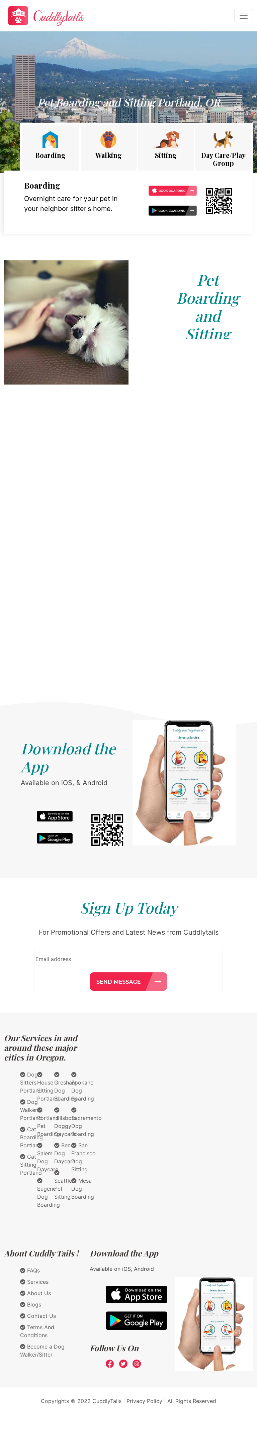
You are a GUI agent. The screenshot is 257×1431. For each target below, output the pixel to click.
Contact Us (40, 1316)
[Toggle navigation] (243, 15)
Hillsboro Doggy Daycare (65, 1126)
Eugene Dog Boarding (48, 1196)
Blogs (33, 1304)
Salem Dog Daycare (47, 1161)
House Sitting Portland (48, 1090)
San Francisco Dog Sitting (83, 1157)
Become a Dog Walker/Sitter (42, 1350)
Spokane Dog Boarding (82, 1090)
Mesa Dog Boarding (82, 1188)
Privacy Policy (144, 1401)
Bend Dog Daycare (64, 1153)
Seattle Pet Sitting (63, 1188)
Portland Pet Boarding (48, 1126)
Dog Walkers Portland (31, 1110)
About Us (38, 1293)
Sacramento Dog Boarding (86, 1126)
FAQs (32, 1270)
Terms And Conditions (37, 1331)
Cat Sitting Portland (31, 1164)
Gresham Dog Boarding (65, 1090)
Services (37, 1281)
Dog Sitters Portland (31, 1082)
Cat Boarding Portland (31, 1137)
